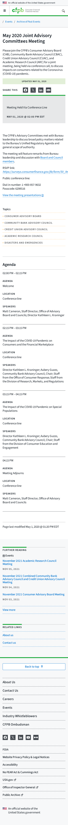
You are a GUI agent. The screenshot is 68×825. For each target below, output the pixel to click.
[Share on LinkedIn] (40, 89)
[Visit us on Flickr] (36, 737)
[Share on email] (48, 89)
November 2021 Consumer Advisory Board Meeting (34, 594)
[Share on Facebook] (25, 89)
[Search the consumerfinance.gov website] (63, 10)
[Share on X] (33, 89)
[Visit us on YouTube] (28, 737)
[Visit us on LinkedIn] (20, 737)
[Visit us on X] (13, 737)
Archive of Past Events (28, 21)
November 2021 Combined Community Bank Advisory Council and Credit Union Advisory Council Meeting (34, 579)
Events (8, 21)
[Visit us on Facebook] (5, 737)
